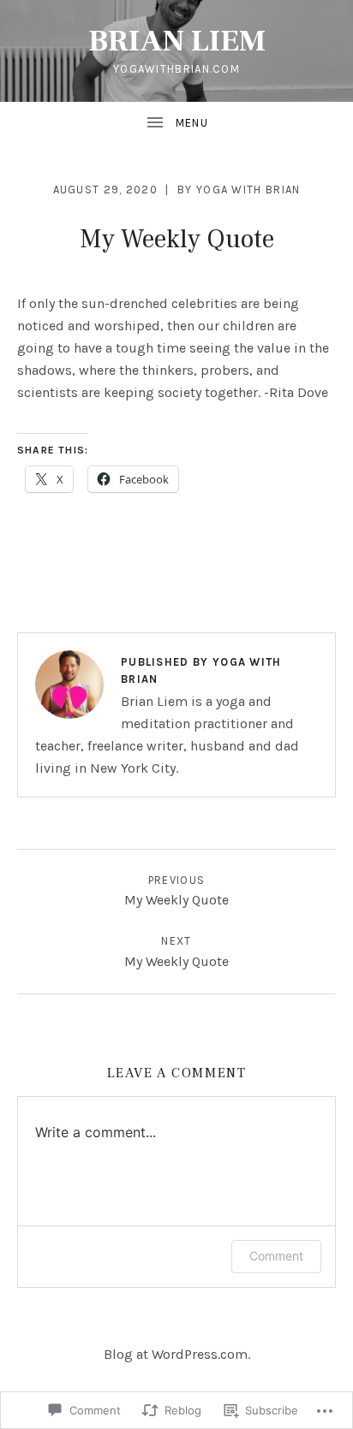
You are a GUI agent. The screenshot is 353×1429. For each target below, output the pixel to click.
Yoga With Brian (248, 189)
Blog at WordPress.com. (177, 1354)
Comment (276, 1255)
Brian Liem (177, 41)
